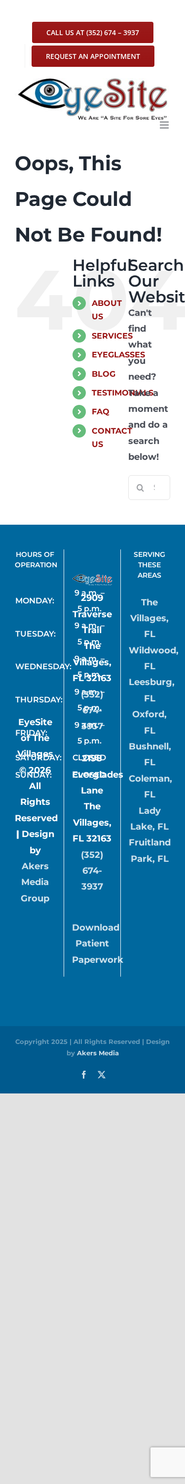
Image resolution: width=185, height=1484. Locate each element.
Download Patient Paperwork (97, 943)
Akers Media (98, 1053)
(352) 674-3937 (92, 710)
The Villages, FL (149, 618)
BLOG (103, 374)
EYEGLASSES (118, 354)
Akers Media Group (35, 882)
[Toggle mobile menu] (165, 125)
